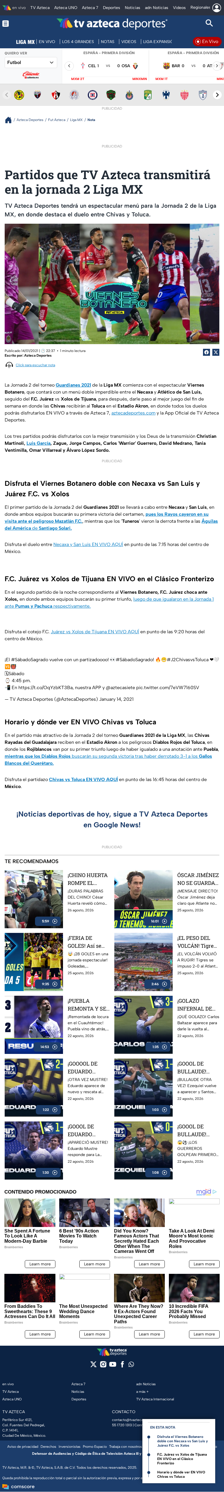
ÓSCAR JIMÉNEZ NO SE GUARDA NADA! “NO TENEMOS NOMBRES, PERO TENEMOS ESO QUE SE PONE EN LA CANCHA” (198, 879)
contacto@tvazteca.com (131, 1420)
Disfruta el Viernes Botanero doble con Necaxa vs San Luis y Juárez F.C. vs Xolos (182, 1441)
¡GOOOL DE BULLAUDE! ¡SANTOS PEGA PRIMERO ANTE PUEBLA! (197, 1130)
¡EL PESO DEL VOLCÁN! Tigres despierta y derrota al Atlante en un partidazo (196, 942)
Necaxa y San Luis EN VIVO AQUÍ (88, 544)
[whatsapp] (131, 1365)
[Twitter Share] (215, 352)
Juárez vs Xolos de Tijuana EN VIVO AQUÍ (95, 631)
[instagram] (103, 1366)
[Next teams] (217, 94)
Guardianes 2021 (73, 385)
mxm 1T (161, 79)
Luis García (38, 443)
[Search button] (209, 24)
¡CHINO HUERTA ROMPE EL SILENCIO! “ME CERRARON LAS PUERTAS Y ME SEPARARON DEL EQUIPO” (88, 879)
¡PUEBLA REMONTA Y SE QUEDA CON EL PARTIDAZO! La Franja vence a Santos (87, 1005)
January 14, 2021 (116, 699)
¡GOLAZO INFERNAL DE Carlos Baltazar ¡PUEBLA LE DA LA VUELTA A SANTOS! (196, 1005)
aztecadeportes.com (133, 413)
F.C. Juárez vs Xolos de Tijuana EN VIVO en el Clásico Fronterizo (182, 1458)
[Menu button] (14, 24)
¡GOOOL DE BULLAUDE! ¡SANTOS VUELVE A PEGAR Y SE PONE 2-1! (192, 1067)
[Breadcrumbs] (11, 120)
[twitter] (93, 1366)
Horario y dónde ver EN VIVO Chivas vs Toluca (181, 1474)
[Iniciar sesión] (216, 7)
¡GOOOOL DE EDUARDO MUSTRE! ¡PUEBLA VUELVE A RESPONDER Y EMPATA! (86, 1067)
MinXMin (139, 79)
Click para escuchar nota (35, 365)
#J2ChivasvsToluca (188, 659)
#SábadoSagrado (29, 659)
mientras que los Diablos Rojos (38, 756)
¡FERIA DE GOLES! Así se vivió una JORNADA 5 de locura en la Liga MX (88, 942)
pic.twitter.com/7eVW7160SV (167, 687)
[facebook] (122, 1366)
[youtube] (112, 1366)
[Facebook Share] (206, 352)
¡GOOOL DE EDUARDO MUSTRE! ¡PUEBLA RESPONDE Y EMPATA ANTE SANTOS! (86, 1130)
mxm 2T (77, 79)
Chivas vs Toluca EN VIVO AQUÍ (83, 779)
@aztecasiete (120, 687)
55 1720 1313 (122, 1425)
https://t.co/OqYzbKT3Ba (45, 687)
